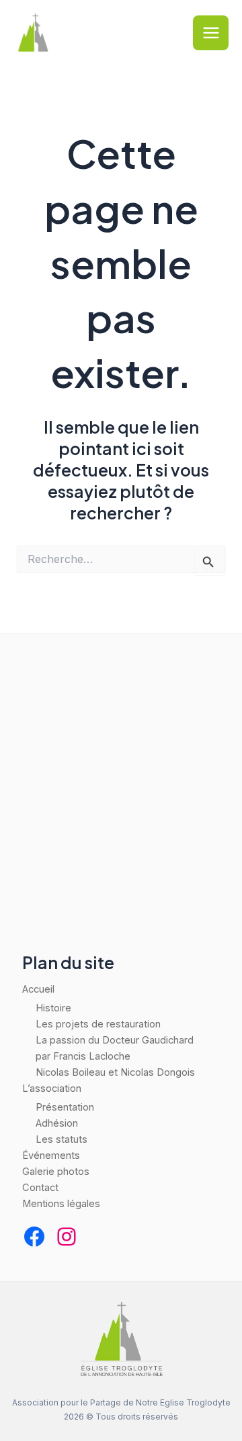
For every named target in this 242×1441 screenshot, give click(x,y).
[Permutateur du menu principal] (211, 33)
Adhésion (57, 1123)
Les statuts (61, 1139)
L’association (51, 1088)
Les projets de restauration (98, 1024)
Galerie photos (55, 1172)
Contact (40, 1188)
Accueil (38, 989)
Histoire (53, 1008)
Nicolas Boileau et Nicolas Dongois (115, 1072)
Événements (51, 1155)
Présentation (65, 1107)
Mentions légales (61, 1204)
